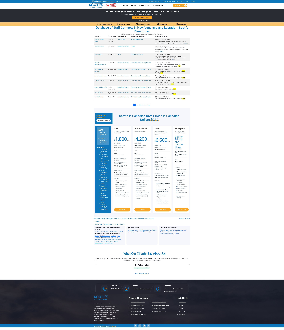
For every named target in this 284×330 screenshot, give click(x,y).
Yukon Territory (108, 243)
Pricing (181, 308)
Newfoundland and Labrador (110, 238)
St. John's (97, 231)
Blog (159, 1)
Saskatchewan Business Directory (160, 305)
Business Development (179, 230)
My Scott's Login (171, 1)
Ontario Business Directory (138, 302)
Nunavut (118, 239)
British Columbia (105, 236)
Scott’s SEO (182, 311)
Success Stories (180, 1)
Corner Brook (113, 231)
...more (186, 43)
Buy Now (122, 209)
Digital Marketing (158, 5)
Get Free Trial (179, 5)
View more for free (144, 105)
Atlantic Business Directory (158, 308)
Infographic (182, 314)
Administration (164, 230)
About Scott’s (182, 302)
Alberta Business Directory (137, 308)
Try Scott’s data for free (141, 17)
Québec (116, 241)
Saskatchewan (99, 243)
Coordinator (171, 232)
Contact (164, 1)
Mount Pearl (104, 231)
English (187, 1)
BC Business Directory (136, 311)
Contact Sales (182, 209)
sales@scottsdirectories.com (142, 289)
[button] (188, 263)
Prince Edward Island (106, 241)
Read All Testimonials (141, 273)
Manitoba (113, 236)
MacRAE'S (114, 326)
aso (171, 230)
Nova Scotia (111, 239)
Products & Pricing (144, 5)
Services (133, 5)
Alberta (97, 236)
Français (193, 1)
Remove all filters (184, 218)
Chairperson (163, 232)
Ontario (97, 241)
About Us (125, 5)
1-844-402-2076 (153, 1)
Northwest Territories (101, 239)
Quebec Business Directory (138, 305)
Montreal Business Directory (159, 302)
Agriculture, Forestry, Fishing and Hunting (139, 230)
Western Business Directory (159, 311)
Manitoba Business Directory (138, 314)
